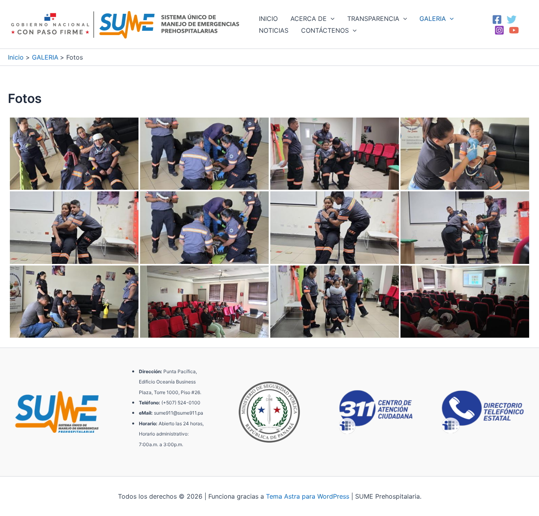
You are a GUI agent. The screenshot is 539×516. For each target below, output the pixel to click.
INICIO (268, 18)
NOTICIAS (273, 30)
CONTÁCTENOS (325, 30)
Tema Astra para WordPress (307, 496)
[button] (331, 18)
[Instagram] (499, 30)
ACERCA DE (308, 18)
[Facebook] (497, 19)
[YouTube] (514, 30)
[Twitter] (512, 19)
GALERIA (432, 18)
